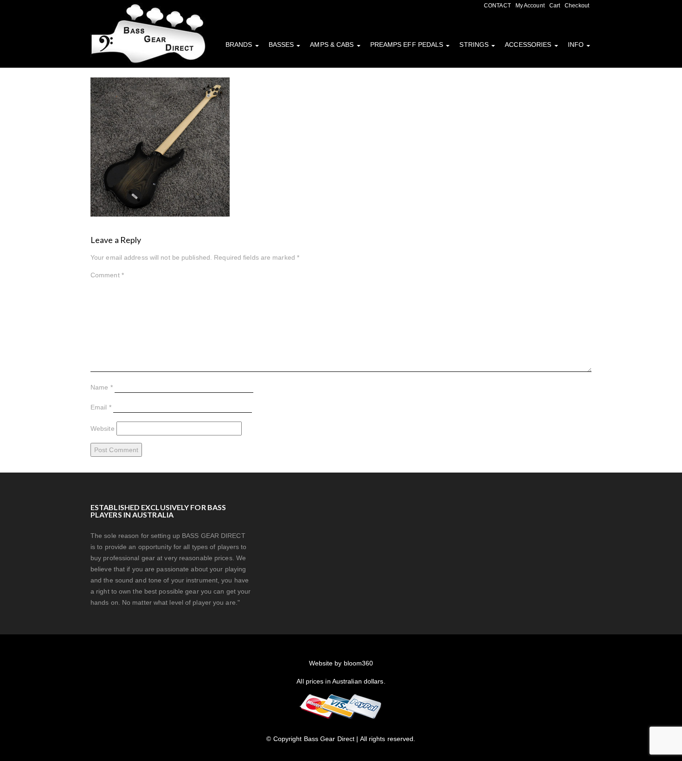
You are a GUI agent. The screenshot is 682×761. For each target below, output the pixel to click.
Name (101, 387)
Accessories (529, 44)
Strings (474, 44)
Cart (554, 5)
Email (100, 407)
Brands (239, 44)
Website (102, 428)
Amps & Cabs (332, 44)
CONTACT (497, 5)
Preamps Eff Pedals (407, 44)
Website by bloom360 (341, 663)
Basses (282, 44)
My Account (530, 5)
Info (577, 44)
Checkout (577, 5)
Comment (107, 275)
